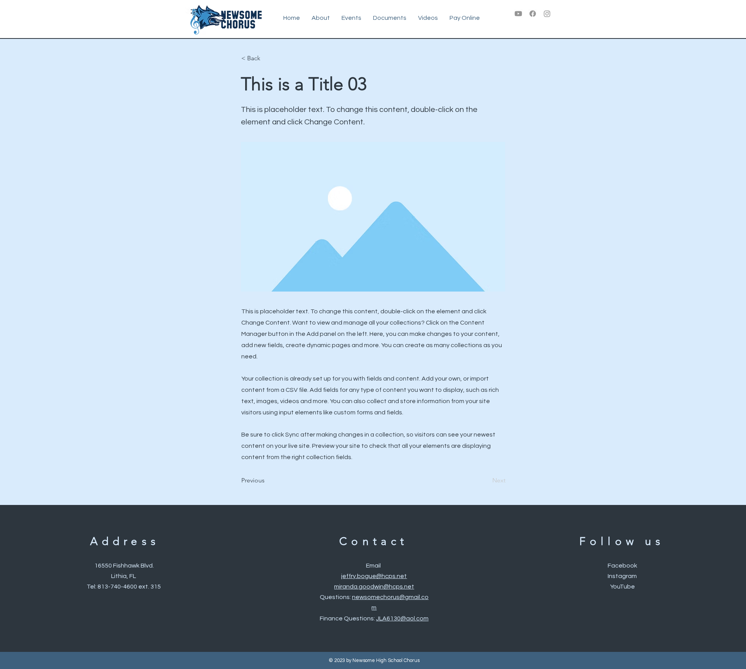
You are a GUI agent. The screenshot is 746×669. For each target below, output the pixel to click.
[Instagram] (547, 13)
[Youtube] (518, 13)
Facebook (622, 565)
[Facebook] (532, 13)
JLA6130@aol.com (402, 618)
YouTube (622, 586)
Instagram (622, 576)
